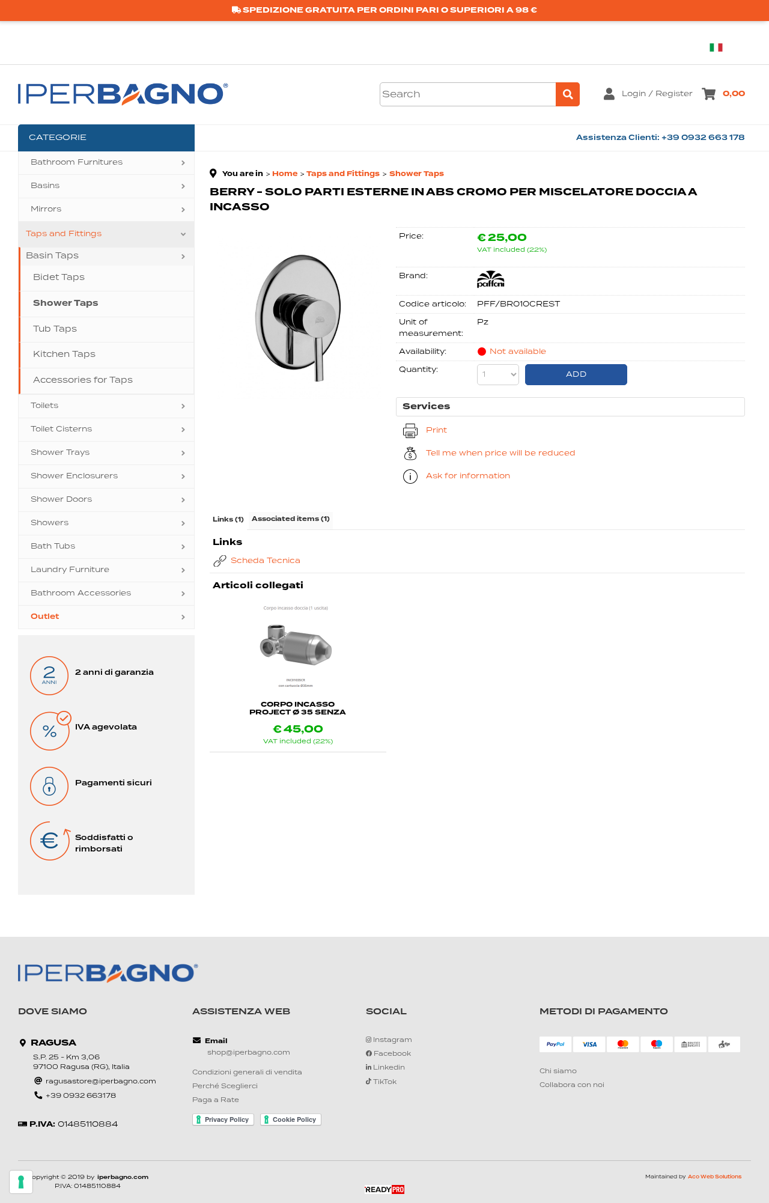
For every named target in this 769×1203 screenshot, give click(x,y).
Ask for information (468, 476)
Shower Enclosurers (74, 476)
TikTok (384, 1082)
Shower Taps (66, 303)
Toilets (44, 406)
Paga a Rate (215, 1100)
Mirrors (46, 209)
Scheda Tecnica (265, 561)
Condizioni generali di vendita (247, 1073)
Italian (721, 47)
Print (436, 430)
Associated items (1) (291, 519)
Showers (49, 523)
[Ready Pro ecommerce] (384, 1189)
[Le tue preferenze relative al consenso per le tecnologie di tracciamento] (21, 1182)
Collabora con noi (572, 1085)
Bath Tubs (53, 546)
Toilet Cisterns (61, 429)
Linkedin (388, 1068)
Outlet (45, 617)
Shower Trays (60, 452)
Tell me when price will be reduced (501, 453)
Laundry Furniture (70, 570)
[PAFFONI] (491, 286)
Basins (45, 186)
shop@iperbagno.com (248, 1053)
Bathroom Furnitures (77, 162)
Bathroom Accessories (81, 593)
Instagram (391, 1040)
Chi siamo (558, 1072)
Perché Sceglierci (225, 1087)
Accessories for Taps (83, 380)
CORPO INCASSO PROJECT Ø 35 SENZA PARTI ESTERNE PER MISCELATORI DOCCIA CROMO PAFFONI (297, 708)
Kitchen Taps (64, 354)
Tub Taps (55, 329)
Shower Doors (61, 499)
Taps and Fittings (64, 234)
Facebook (391, 1054)
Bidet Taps (59, 277)
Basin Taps (52, 256)
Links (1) (228, 520)
